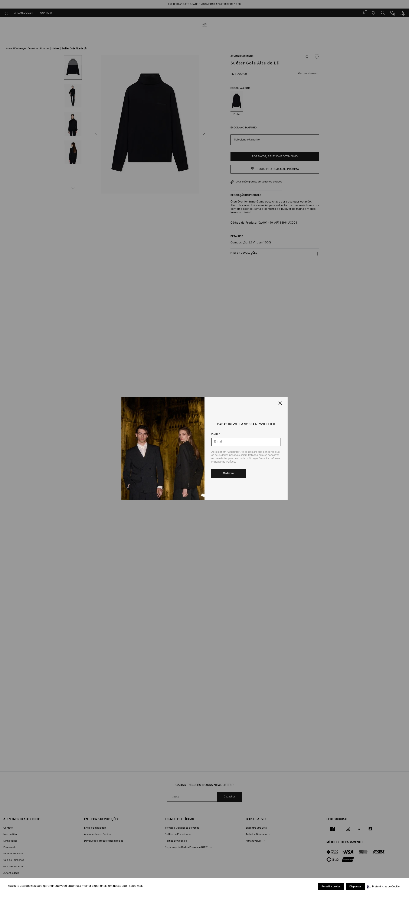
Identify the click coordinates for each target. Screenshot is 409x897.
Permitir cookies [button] (330, 886)
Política (230, 462)
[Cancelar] (280, 403)
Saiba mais (136, 886)
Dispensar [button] (355, 886)
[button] (383, 886)
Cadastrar (229, 473)
